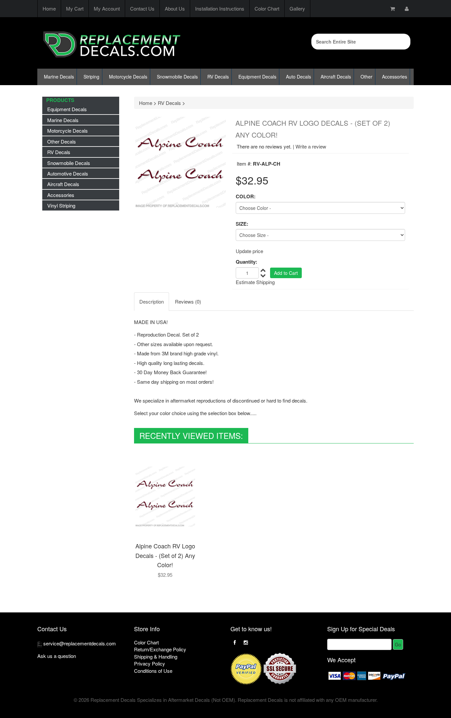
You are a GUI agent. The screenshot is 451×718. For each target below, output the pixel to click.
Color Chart (267, 8)
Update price (249, 250)
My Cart (75, 8)
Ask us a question (56, 655)
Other (366, 76)
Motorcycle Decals (128, 76)
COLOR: (246, 196)
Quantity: (246, 261)
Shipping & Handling (155, 656)
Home (49, 8)
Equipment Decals (257, 76)
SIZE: (242, 223)
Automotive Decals (67, 173)
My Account (107, 8)
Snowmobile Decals (177, 76)
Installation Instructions (219, 8)
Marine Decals (59, 76)
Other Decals (61, 141)
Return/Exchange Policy (160, 649)
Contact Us (142, 8)
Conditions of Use (153, 670)
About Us (175, 8)
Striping (91, 76)
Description (151, 301)
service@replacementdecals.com (79, 643)
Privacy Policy (149, 663)
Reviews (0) (188, 301)
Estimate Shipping (255, 281)
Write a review (310, 146)
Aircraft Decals (336, 76)
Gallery (297, 8)
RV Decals (218, 76)
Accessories (394, 76)
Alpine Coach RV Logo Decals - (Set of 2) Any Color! (165, 555)
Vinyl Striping (61, 205)
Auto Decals (298, 76)
